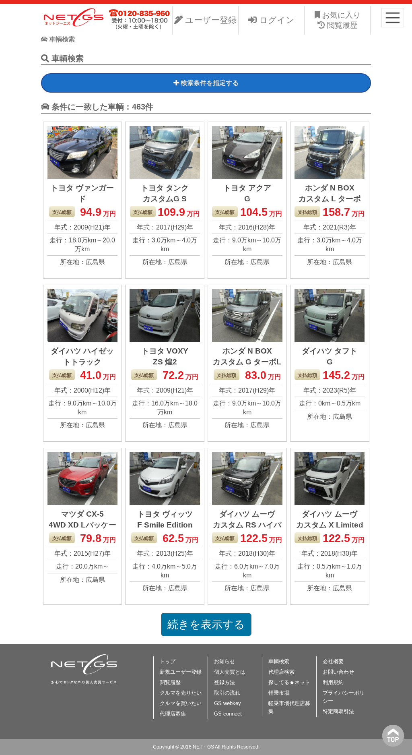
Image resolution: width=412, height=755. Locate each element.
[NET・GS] (74, 25)
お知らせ (224, 661)
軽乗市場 (278, 693)
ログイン (276, 20)
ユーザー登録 (210, 20)
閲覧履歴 (170, 682)
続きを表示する (206, 624)
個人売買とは (229, 672)
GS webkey (227, 703)
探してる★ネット (289, 682)
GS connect (228, 714)
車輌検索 (278, 661)
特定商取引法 (338, 711)
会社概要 (333, 661)
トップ (167, 661)
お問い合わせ (338, 672)
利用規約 (333, 682)
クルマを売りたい (181, 693)
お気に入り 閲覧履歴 (340, 20)
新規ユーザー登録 (181, 672)
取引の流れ (227, 693)
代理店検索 (281, 672)
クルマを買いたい (181, 703)
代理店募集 (173, 714)
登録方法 (224, 682)
